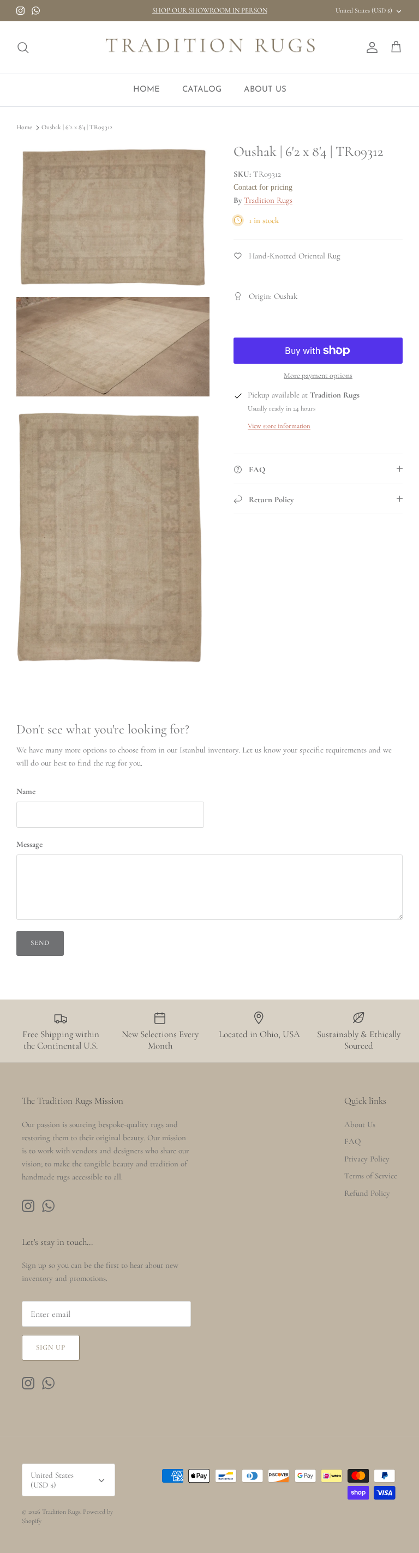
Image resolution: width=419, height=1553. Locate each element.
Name (25, 791)
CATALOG (202, 90)
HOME (146, 90)
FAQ (352, 1141)
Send (40, 942)
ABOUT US (265, 90)
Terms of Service (370, 1176)
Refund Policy (367, 1193)
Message (29, 844)
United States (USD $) (364, 10)
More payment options (318, 375)
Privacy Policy (367, 1159)
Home (24, 127)
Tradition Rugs (268, 200)
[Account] (370, 47)
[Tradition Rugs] (209, 47)
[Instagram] (20, 11)
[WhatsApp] (36, 11)
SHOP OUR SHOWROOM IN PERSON (209, 10)
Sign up (50, 1347)
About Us (359, 1124)
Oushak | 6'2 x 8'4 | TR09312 (76, 127)
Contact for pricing (263, 187)
